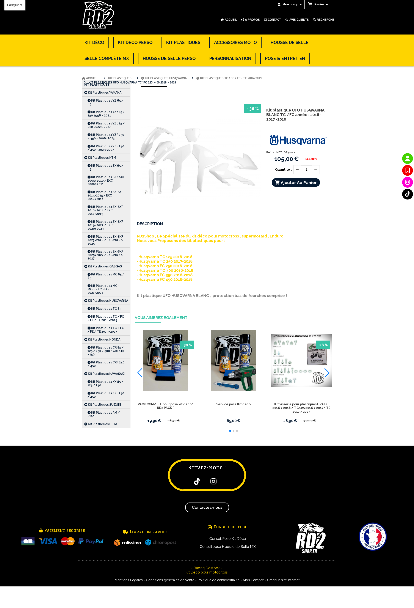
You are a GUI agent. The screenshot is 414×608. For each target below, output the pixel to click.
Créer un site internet (283, 580)
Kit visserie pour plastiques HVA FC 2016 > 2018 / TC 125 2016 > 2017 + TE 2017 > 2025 (301, 407)
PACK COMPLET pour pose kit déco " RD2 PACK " (165, 406)
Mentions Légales (128, 580)
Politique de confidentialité (219, 580)
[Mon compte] (407, 158)
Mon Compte (253, 580)
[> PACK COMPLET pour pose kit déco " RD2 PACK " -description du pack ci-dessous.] (165, 360)
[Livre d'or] (407, 170)
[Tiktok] (407, 194)
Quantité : (283, 169)
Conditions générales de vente (170, 580)
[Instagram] (407, 182)
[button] (230, 431)
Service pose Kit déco (233, 404)
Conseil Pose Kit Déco (227, 538)
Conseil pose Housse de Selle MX (228, 546)
